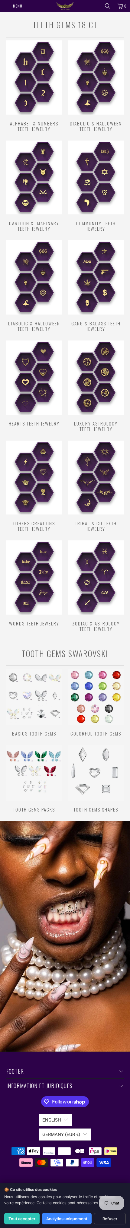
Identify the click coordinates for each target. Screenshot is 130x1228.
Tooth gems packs (34, 778)
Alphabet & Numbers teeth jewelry (34, 85)
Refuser (109, 1218)
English (51, 1120)
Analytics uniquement (66, 1218)
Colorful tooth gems (96, 702)
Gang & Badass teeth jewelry (96, 285)
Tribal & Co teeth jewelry (96, 486)
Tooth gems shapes (96, 778)
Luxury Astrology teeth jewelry (96, 386)
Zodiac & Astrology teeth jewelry (96, 585)
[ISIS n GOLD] (65, 6)
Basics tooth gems (34, 702)
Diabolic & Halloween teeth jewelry (96, 85)
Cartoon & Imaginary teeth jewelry (34, 186)
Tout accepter (21, 1218)
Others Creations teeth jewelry (34, 486)
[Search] (107, 6)
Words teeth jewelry (34, 583)
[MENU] (3, 6)
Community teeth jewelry (96, 186)
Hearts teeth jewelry (34, 383)
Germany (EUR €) (61, 1134)
